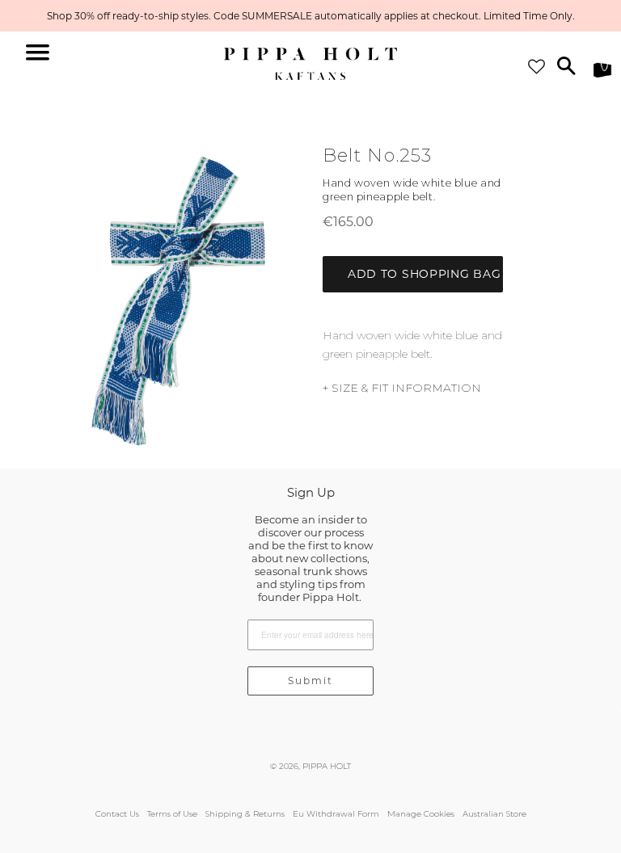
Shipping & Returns (245, 814)
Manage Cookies (420, 814)
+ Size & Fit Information (402, 387)
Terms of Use (172, 814)
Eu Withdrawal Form (336, 814)
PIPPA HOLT (326, 766)
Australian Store (494, 814)
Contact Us (117, 814)
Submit (310, 680)
